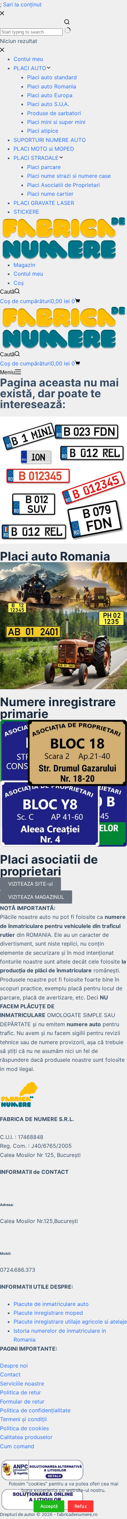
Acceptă (49, 1506)
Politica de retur (20, 1392)
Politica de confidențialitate (35, 1410)
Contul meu (28, 273)
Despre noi (14, 1365)
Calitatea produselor (26, 1437)
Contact (10, 1374)
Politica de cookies (24, 1428)
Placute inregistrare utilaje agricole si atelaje (70, 1321)
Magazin (24, 264)
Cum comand (17, 1446)
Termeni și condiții (23, 1419)
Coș (19, 282)
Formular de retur (22, 1401)
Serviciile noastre (22, 1383)
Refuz (81, 1506)
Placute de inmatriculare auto (51, 1304)
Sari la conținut (22, 4)
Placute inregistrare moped (48, 1312)
